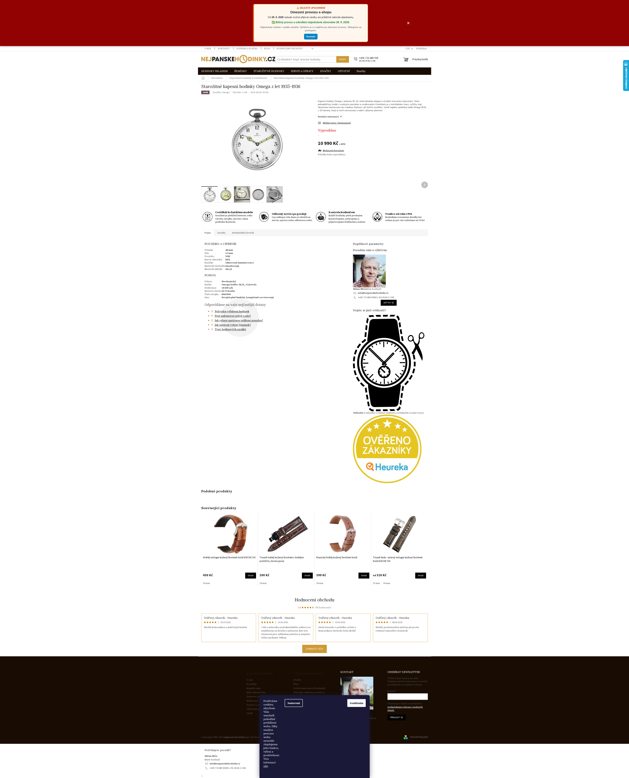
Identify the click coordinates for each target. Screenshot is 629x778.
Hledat (342, 59)
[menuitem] (214, 71)
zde (265, 766)
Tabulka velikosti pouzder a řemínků (308, 694)
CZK (407, 48)
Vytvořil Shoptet (419, 737)
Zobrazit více (314, 649)
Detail (250, 575)
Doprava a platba (247, 48)
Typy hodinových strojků (230, 329)
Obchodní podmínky (258, 709)
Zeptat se (388, 302)
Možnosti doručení (333, 150)
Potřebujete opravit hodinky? (309, 688)
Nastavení (293, 703)
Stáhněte (358, 412)
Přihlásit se (396, 717)
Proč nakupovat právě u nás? (233, 316)
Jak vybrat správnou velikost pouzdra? (239, 320)
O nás (208, 48)
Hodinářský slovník (243, 232)
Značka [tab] (221, 232)
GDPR (250, 713)
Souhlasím (356, 703)
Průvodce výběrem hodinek (232, 311)
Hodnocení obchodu (290, 48)
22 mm (376, 583)
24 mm (206, 583)
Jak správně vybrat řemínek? (233, 325)
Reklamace (253, 700)
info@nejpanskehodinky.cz (373, 293)
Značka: (221, 92)
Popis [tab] (208, 232)
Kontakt (310, 36)
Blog (267, 48)
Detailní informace (328, 116)
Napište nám (254, 688)
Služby (297, 679)
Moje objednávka (256, 692)
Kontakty (224, 48)
